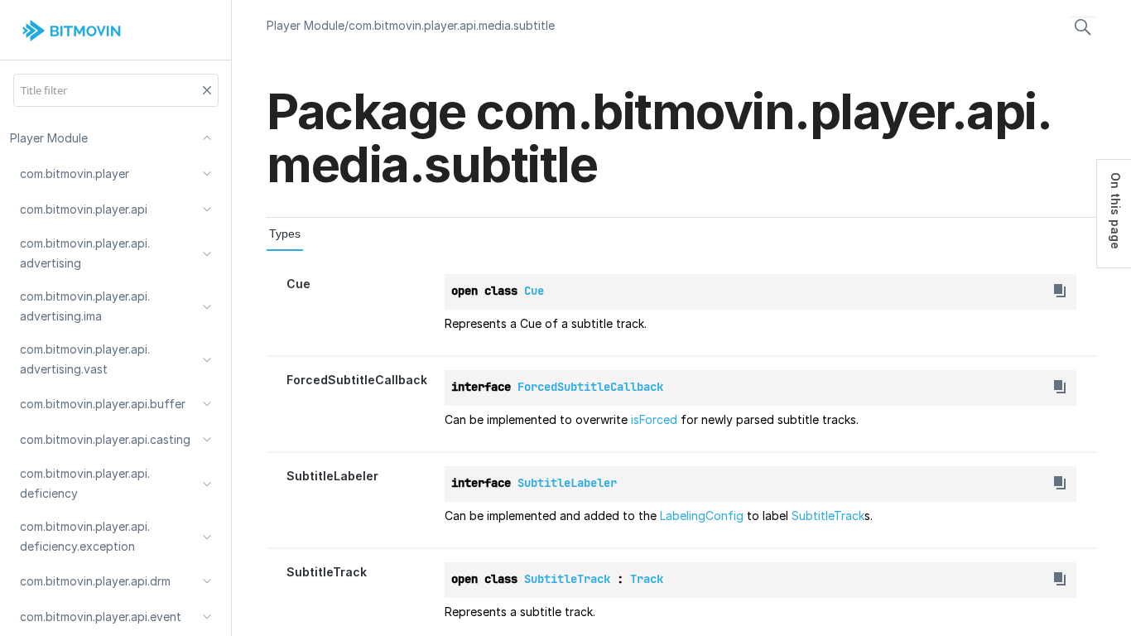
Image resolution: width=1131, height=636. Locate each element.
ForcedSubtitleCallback (356, 380)
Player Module (305, 25)
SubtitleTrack (828, 515)
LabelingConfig (702, 515)
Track (646, 578)
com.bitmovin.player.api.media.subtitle (452, 25)
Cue (298, 284)
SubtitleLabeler (332, 476)
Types (285, 233)
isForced (654, 419)
